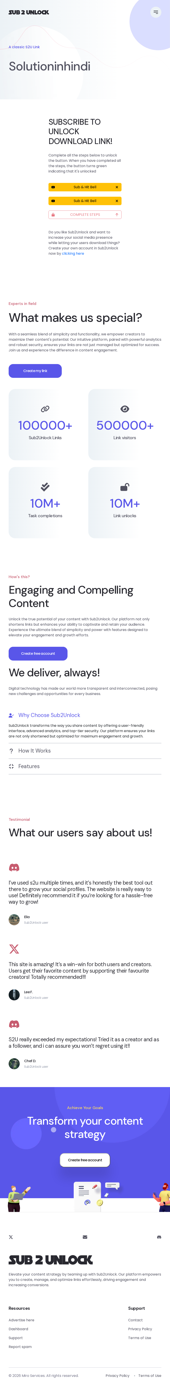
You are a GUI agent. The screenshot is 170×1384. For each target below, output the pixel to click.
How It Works (34, 750)
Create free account (38, 653)
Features (29, 766)
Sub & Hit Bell (85, 187)
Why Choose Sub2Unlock (49, 715)
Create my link (35, 370)
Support (16, 1337)
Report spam (20, 1346)
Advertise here (21, 1320)
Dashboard (18, 1329)
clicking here (73, 253)
